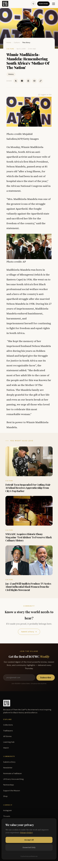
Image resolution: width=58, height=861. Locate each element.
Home (8, 42)
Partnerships (8, 785)
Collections (8, 725)
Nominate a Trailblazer (12, 773)
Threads (6, 816)
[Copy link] (40, 80)
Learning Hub (8, 742)
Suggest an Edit (46, 95)
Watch (6, 748)
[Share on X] (15, 80)
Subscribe (43, 4)
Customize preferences (29, 856)
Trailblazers (8, 731)
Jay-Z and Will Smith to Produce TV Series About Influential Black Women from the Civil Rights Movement (28, 587)
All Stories (7, 736)
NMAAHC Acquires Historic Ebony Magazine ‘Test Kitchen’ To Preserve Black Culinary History (28, 537)
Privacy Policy (26, 832)
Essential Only (29, 847)
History (11, 74)
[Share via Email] (34, 80)
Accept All (29, 840)
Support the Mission (11, 790)
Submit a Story (29, 632)
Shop (5, 796)
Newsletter (7, 768)
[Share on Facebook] (22, 80)
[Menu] (53, 3)
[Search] (33, 3)
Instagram (7, 810)
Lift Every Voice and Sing (13, 779)
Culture (17, 42)
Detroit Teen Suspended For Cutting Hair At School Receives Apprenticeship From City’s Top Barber (27, 488)
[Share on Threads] (28, 80)
